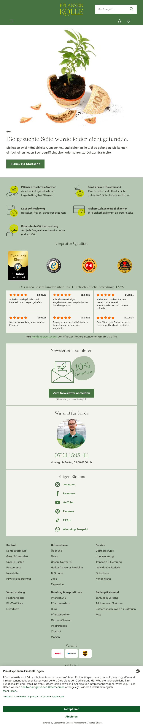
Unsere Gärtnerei (61, 562)
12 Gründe (57, 573)
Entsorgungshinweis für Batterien (116, 609)
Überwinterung (105, 556)
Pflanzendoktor (60, 614)
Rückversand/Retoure (109, 603)
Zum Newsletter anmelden (71, 393)
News (54, 556)
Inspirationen (59, 625)
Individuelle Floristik (108, 567)
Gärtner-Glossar (61, 620)
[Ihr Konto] (119, 21)
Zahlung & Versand (107, 597)
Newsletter (13, 573)
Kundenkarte (103, 578)
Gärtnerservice (105, 550)
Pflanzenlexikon (60, 603)
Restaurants (13, 567)
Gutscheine (102, 573)
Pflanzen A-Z (58, 597)
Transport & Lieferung (109, 562)
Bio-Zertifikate (14, 603)
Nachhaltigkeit (15, 597)
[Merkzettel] (128, 21)
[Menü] (11, 21)
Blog (54, 609)
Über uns (56, 550)
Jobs (54, 578)
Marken (55, 637)
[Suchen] (131, 9)
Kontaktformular (16, 550)
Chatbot (56, 631)
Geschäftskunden (17, 556)
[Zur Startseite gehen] (71, 9)
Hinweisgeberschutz (18, 578)
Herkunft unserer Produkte (67, 567)
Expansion (57, 584)
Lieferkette (12, 609)
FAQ (98, 614)
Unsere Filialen (15, 562)
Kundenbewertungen (44, 336)
